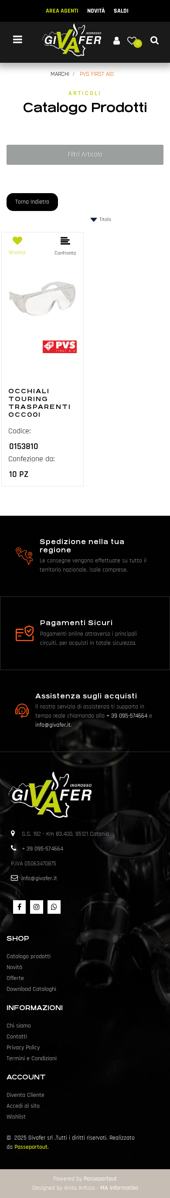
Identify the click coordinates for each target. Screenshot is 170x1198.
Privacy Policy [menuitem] (23, 1048)
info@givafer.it (53, 725)
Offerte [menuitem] (15, 978)
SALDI (121, 11)
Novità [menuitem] (14, 967)
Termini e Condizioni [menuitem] (32, 1058)
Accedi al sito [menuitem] (23, 1106)
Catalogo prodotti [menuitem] (29, 956)
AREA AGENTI (62, 11)
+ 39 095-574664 (126, 716)
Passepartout (31, 1147)
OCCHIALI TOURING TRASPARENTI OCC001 (39, 403)
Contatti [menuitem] (17, 1037)
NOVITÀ (96, 11)
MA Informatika (119, 1188)
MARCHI (60, 74)
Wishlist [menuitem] (16, 1117)
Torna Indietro (32, 202)
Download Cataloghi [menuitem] (31, 989)
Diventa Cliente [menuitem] (25, 1095)
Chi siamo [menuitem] (19, 1026)
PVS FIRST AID (97, 74)
